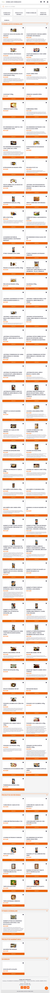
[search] (25, 6)
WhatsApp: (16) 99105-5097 (25, 984)
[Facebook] (22, 987)
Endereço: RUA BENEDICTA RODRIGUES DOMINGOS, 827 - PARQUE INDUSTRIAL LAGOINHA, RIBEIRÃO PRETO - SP (25, 981)
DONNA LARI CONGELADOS (13, 2)
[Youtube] (28, 987)
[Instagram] (25, 987)
